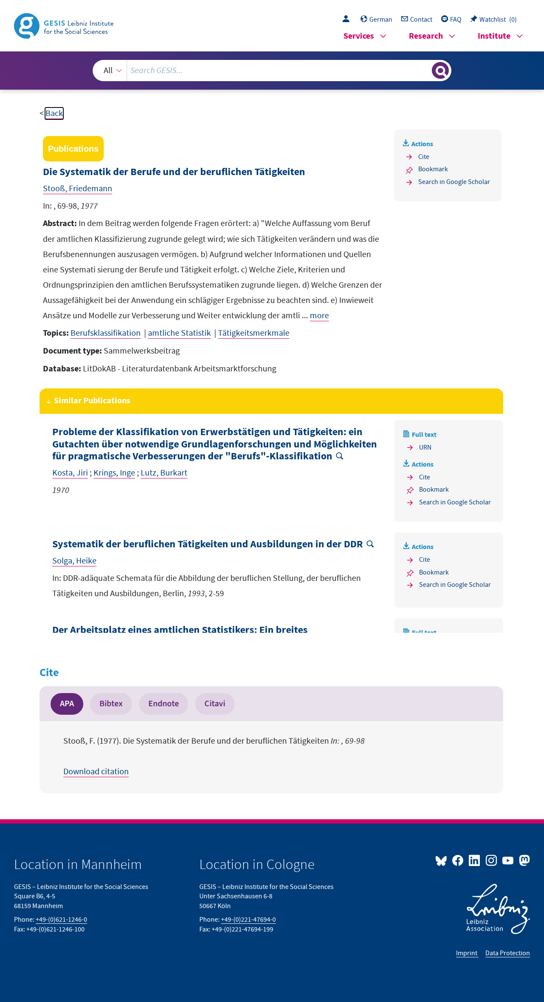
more (319, 315)
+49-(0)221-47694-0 (248, 919)
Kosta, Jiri (70, 472)
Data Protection (507, 953)
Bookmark (433, 169)
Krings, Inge (114, 472)
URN (425, 447)
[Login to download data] (348, 19)
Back (54, 113)
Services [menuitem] (358, 36)
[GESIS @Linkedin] (475, 860)
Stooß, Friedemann (77, 188)
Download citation (96, 771)
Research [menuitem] (426, 36)
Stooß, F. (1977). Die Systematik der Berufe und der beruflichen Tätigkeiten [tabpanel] (214, 756)
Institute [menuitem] (494, 36)
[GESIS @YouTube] (508, 860)
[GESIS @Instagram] (491, 860)
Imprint (467, 953)
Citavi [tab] (214, 704)
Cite (423, 157)
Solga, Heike (74, 560)
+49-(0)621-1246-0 (61, 919)
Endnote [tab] (163, 704)
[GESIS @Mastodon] (523, 860)
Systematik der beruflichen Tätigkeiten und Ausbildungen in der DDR (207, 545)
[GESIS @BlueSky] (443, 860)
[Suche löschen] (424, 70)
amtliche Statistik (179, 333)
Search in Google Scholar (454, 182)
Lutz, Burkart (164, 472)
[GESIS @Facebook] (458, 860)
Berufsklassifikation (106, 333)
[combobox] (272, 70)
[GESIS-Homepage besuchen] (64, 25)
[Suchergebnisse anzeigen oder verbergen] (440, 70)
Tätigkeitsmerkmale (253, 333)
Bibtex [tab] (111, 704)
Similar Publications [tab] (92, 401)
